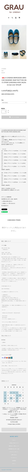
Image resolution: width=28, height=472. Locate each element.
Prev (2, 55)
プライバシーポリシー (14, 451)
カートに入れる (15, 117)
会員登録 (14, 460)
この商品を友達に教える (6, 201)
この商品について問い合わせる (8, 203)
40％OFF (3, 72)
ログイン (14, 463)
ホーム (14, 440)
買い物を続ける (4, 205)
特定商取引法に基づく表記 (14, 448)
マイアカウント (14, 457)
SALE (2, 70)
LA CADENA (3, 68)
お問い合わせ (14, 454)
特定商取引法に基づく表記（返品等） (9, 199)
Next (26, 55)
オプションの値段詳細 (6, 196)
